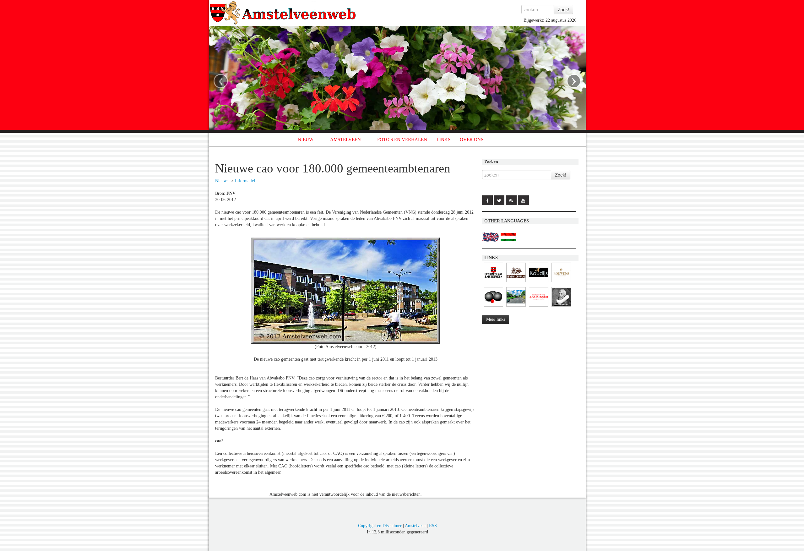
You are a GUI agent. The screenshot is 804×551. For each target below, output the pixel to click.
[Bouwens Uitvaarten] (561, 282)
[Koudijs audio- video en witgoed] (538, 282)
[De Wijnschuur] (516, 282)
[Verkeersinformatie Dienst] (516, 306)
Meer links (495, 319)
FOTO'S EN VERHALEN (402, 139)
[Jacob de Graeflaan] (561, 306)
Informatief (245, 180)
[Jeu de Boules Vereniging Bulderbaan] (493, 306)
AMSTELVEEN (345, 139)
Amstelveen (415, 525)
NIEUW (305, 139)
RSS (433, 525)
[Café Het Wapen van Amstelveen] (493, 282)
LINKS (443, 139)
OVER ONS (471, 139)
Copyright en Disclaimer (380, 525)
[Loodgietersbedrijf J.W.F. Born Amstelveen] (538, 306)
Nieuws (221, 180)
